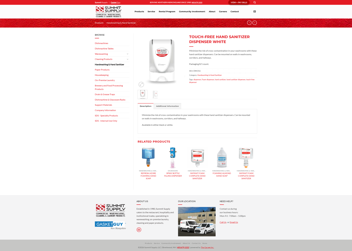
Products (139, 11)
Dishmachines (101, 43)
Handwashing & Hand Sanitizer (121, 22)
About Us (186, 243)
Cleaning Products (103, 59)
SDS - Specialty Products (106, 115)
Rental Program (167, 11)
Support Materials (103, 104)
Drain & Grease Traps (105, 94)
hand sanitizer (220, 79)
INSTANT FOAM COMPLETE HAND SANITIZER (197, 175)
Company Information (105, 110)
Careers (223, 11)
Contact (235, 11)
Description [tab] (145, 106)
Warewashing (101, 54)
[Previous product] (254, 23)
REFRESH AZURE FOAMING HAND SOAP (148, 175)
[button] (254, 2)
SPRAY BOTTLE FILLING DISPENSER (173, 174)
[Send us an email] (254, 11)
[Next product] (249, 23)
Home (204, 243)
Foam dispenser (208, 79)
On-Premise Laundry (105, 80)
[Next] (180, 60)
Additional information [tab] (167, 106)
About (212, 11)
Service (151, 11)
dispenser (197, 79)
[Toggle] (127, 53)
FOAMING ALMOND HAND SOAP (222, 174)
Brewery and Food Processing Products (109, 87)
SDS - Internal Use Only (106, 120)
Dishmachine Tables (104, 48)
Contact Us (196, 243)
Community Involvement (192, 11)
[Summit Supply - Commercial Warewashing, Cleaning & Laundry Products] (112, 12)
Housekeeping (101, 75)
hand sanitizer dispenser (236, 79)
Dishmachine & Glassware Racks (110, 99)
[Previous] (142, 60)
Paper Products (102, 69)
